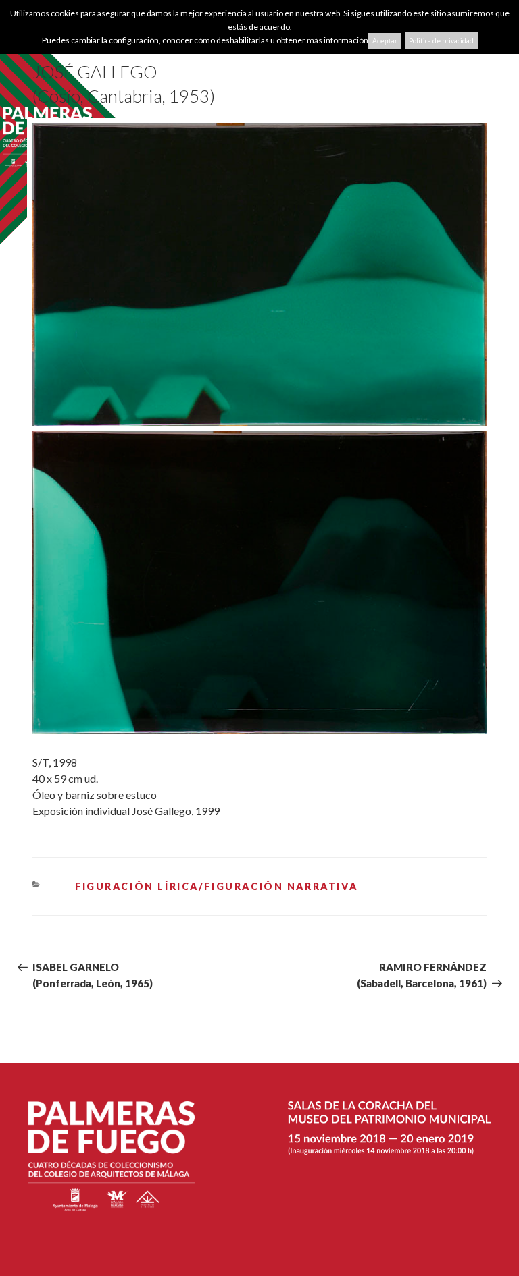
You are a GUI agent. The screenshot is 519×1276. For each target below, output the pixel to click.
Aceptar (384, 41)
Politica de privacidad (441, 40)
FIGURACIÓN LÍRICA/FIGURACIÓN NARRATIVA (216, 886)
